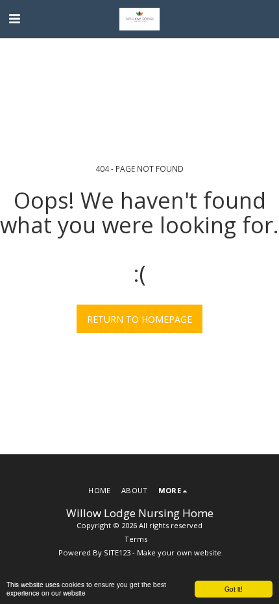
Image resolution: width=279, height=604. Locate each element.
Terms (136, 539)
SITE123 (117, 552)
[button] (14, 18)
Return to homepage (139, 319)
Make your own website (179, 552)
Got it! (233, 589)
